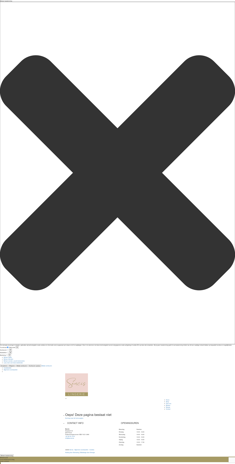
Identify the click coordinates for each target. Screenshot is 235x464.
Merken (168, 405)
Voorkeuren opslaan (34, 366)
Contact (168, 409)
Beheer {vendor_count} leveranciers (14, 361)
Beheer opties (8, 357)
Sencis (71, 450)
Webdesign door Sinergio (87, 452)
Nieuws (168, 407)
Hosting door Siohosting (72, 452)
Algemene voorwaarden (11, 370)
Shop (167, 402)
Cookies (92, 450)
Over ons (168, 403)
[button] (117, 173)
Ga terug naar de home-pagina (74, 418)
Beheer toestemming (7, 455)
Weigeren (12, 366)
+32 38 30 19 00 (70, 436)
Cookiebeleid (7, 368)
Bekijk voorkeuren (22, 366)
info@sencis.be (69, 438)
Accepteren (4, 366)
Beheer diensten (8, 359)
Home (167, 400)
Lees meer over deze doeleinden (13, 363)
